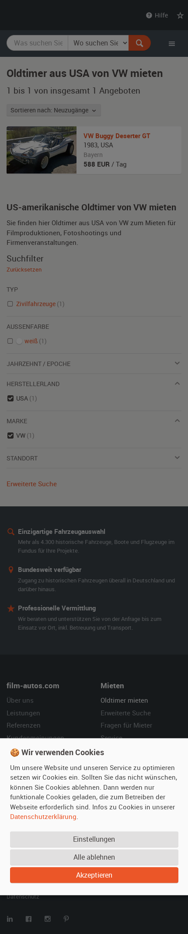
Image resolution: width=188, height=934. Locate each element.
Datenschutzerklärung (43, 816)
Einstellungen (94, 839)
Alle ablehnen (94, 857)
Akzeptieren (94, 875)
